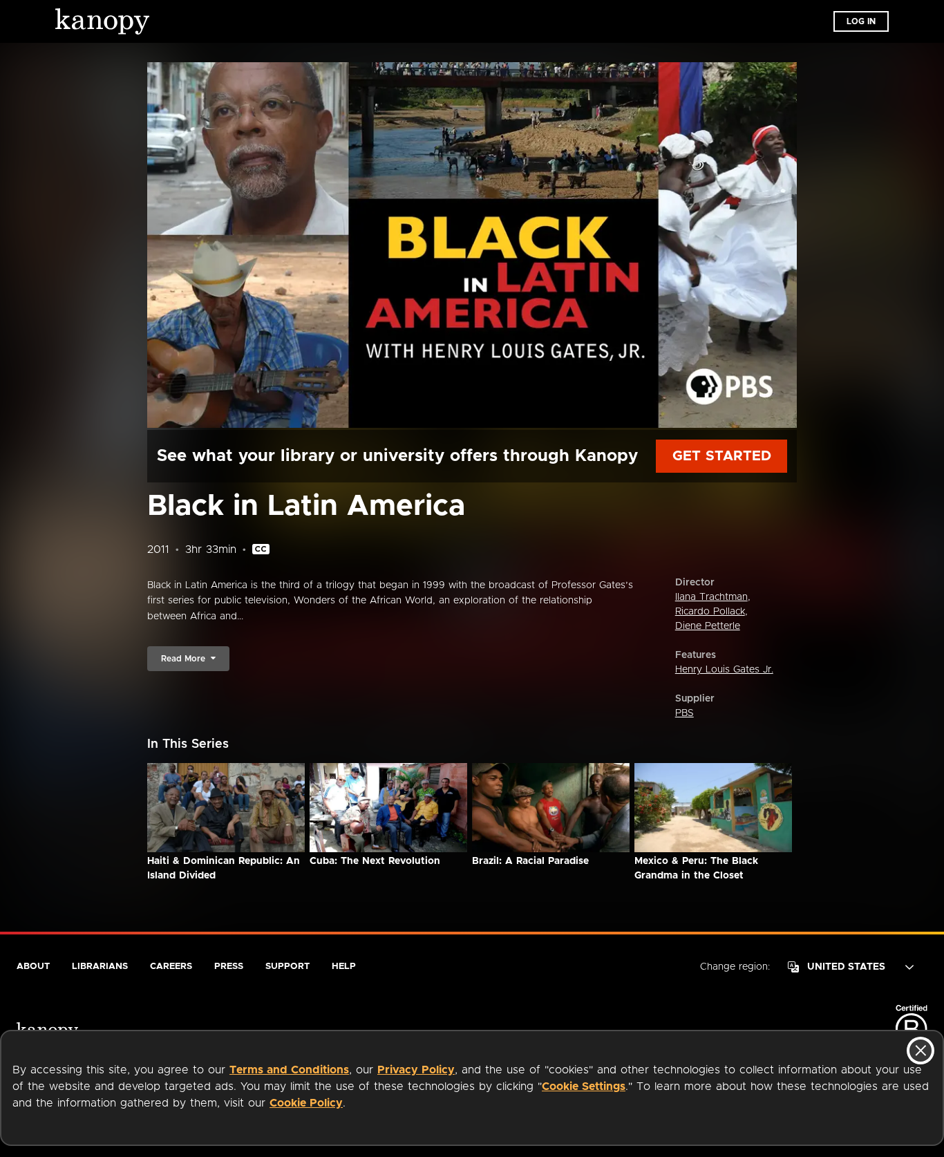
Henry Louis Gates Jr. (724, 670)
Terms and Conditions (289, 1069)
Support (287, 966)
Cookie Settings (583, 1086)
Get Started (721, 456)
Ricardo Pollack (710, 612)
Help (344, 966)
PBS (684, 713)
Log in (861, 21)
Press (228, 966)
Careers (171, 966)
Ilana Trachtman (711, 597)
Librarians (100, 966)
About (33, 966)
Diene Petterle (707, 626)
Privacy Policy (416, 1069)
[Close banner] (920, 1051)
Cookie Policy (306, 1103)
